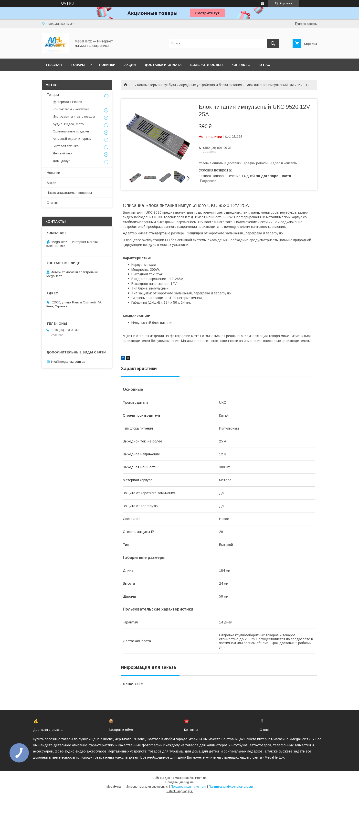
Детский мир (62, 153)
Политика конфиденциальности (231, 786)
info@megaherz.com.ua (68, 361)
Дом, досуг (61, 161)
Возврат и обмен (206, 65)
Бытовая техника (66, 146)
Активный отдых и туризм (72, 138)
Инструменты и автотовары (74, 116)
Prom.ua (201, 778)
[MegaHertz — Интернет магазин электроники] (55, 52)
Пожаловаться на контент (188, 786)
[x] (128, 359)
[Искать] (273, 43)
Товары (78, 65)
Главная (54, 65)
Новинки (107, 65)
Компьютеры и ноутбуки (156, 85)
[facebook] (123, 359)
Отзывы (53, 203)
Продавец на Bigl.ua (179, 782)
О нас (264, 65)
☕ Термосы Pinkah (67, 102)
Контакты (241, 65)
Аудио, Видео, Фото (68, 124)
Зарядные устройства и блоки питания (210, 85)
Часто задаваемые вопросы (69, 193)
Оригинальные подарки (71, 131)
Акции (130, 65)
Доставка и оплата (163, 65)
